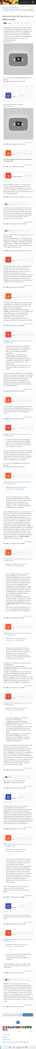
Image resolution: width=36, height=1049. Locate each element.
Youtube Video (9, 41)
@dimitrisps (6, 104)
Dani (12, 1042)
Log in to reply (28, 1015)
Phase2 (5, 1042)
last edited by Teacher (19, 463)
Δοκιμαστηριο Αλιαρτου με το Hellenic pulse (16, 488)
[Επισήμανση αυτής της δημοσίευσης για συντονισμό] (14, 23)
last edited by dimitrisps (20, 78)
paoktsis (16, 1042)
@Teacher (6, 406)
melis (9, 1042)
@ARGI (8, 341)
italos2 (21, 1042)
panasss (5, 1037)
